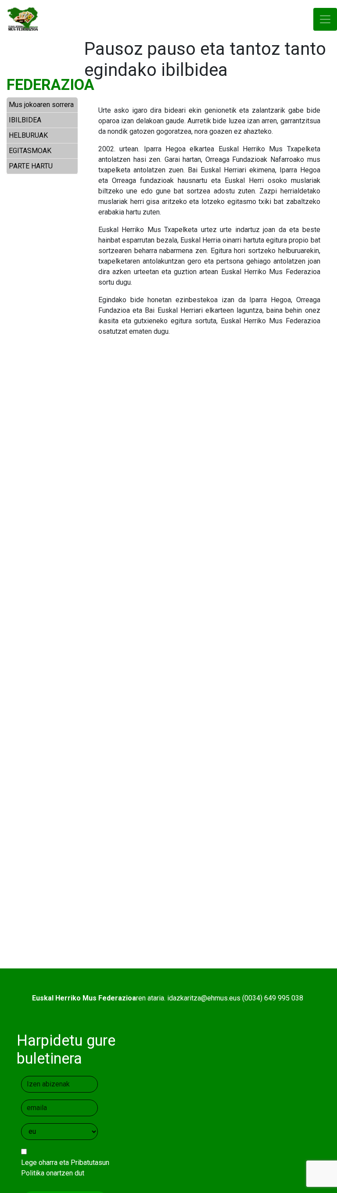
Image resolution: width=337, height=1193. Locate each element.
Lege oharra (39, 1162)
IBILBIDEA (25, 120)
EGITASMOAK (30, 150)
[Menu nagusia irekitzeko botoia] (325, 19)
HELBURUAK (28, 135)
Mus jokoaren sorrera (41, 104)
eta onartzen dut (65, 1167)
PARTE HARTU (31, 166)
